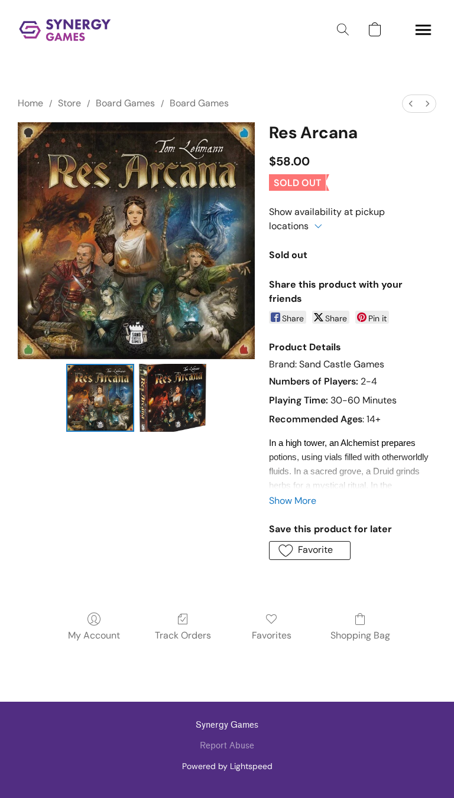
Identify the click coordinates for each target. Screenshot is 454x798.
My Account (94, 635)
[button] (65, 29)
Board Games (125, 103)
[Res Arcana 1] (173, 398)
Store (69, 103)
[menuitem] (411, 103)
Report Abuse (227, 746)
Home (30, 103)
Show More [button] (292, 500)
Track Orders (183, 635)
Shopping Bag (360, 635)
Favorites (271, 635)
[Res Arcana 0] (100, 398)
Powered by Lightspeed (227, 766)
